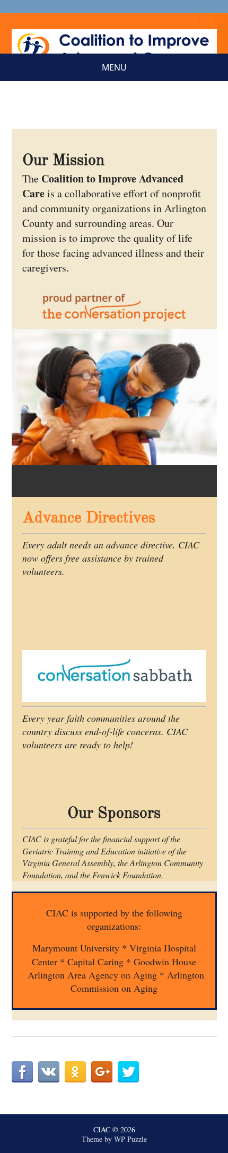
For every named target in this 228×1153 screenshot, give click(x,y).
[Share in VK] (48, 1071)
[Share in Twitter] (128, 1071)
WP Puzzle (130, 1139)
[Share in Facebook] (22, 1071)
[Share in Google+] (101, 1071)
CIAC (101, 1129)
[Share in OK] (75, 1071)
